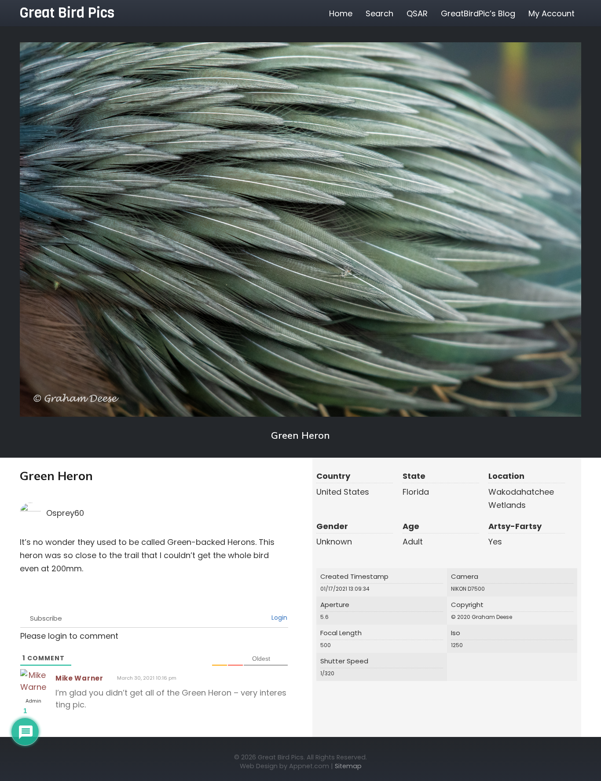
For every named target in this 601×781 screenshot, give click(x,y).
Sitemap (348, 766)
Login (278, 617)
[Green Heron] (300, 229)
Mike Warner (79, 678)
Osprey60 (65, 512)
